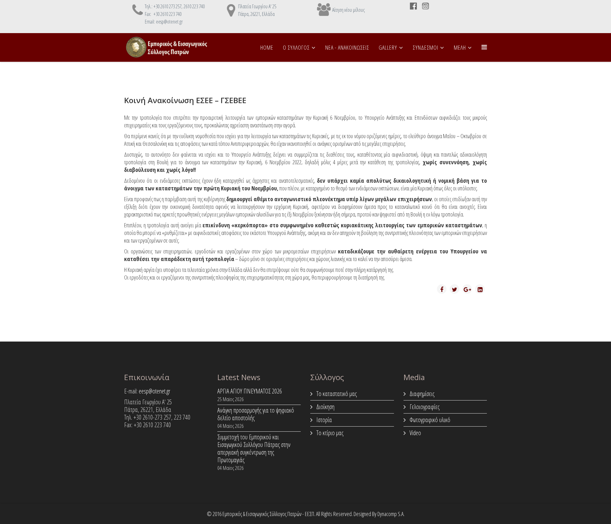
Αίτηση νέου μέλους (348, 9)
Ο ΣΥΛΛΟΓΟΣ (296, 47)
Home (266, 47)
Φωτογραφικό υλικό (429, 419)
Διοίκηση (324, 406)
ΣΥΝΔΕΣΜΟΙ (425, 47)
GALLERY (388, 47)
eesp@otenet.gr (154, 391)
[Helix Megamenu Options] (484, 47)
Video (414, 432)
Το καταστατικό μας (336, 393)
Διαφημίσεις (421, 393)
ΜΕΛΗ (460, 47)
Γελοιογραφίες (423, 406)
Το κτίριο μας (329, 432)
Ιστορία (323, 419)
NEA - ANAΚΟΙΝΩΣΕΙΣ (347, 47)
